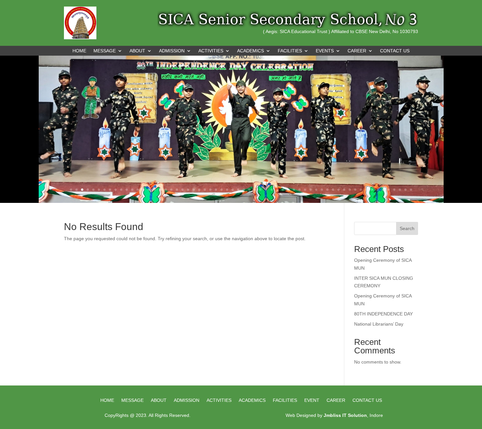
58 (389, 189)
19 (171, 189)
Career (336, 400)
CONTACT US (395, 50)
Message (132, 400)
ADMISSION (172, 50)
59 (394, 189)
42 (299, 189)
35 (260, 189)
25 (205, 189)
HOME (107, 400)
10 (121, 189)
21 (182, 189)
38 (277, 189)
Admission (186, 400)
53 (361, 189)
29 (227, 189)
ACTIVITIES (210, 50)
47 (327, 189)
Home (79, 50)
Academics (252, 400)
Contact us (367, 400)
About (159, 400)
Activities (219, 400)
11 (127, 189)
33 (249, 189)
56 (377, 189)
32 (244, 189)
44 (311, 189)
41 (294, 189)
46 (322, 189)
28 (221, 189)
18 (166, 189)
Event (311, 400)
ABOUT (137, 50)
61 (405, 189)
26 (210, 189)
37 (272, 189)
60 (400, 189)
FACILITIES (290, 50)
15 (149, 189)
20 (177, 189)
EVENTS (325, 50)
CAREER (357, 50)
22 (188, 189)
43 (305, 189)
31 (238, 189)
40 (288, 189)
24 (199, 189)
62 (411, 189)
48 (333, 189)
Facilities (285, 400)
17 (160, 189)
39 (283, 189)
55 (372, 189)
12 (132, 189)
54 (366, 189)
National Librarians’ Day (378, 324)
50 (344, 189)
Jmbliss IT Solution (345, 415)
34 (255, 189)
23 (193, 189)
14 (143, 189)
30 (232, 189)
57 (383, 189)
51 (350, 189)
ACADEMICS (250, 50)
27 (216, 189)
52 (355, 189)
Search (407, 228)
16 (154, 189)
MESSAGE (104, 50)
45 (316, 189)
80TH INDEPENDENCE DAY (383, 313)
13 (138, 189)
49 (338, 189)
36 (266, 189)
